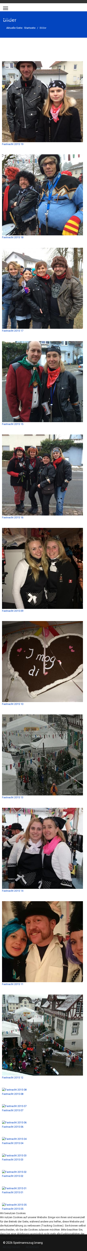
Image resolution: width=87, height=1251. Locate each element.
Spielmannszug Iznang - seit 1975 (40, 18)
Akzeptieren (11, 1247)
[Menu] (5, 8)
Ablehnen (32, 1247)
